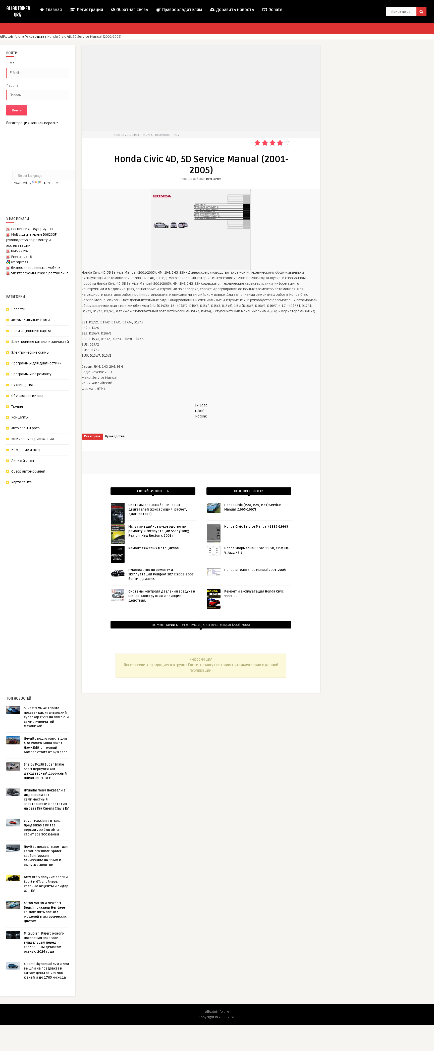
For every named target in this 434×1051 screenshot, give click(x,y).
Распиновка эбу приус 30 (32, 229)
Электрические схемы (30, 352)
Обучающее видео (27, 396)
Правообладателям (181, 9)
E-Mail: (12, 63)
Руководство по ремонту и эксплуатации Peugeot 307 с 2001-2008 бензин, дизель (161, 574)
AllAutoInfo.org (12, 36)
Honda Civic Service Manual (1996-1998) (256, 527)
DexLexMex (213, 179)
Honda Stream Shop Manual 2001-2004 (255, 570)
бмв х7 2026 (21, 251)
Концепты (20, 417)
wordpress (19, 262)
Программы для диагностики (36, 363)
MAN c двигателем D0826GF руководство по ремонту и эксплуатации (31, 240)
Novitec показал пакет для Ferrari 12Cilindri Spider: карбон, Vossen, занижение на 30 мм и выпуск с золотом (46, 856)
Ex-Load (201, 405)
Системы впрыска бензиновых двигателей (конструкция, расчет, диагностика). (157, 509)
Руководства (35, 36)
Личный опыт (22, 460)
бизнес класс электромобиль (36, 268)
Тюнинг (17, 406)
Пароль (12, 85)
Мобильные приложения (32, 439)
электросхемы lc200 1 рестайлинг (39, 273)
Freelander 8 (21, 257)
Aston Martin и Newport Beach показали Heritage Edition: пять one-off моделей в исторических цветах (45, 912)
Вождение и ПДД (25, 450)
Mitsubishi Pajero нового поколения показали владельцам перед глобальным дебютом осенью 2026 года (44, 943)
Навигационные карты (31, 331)
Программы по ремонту (31, 374)
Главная (53, 9)
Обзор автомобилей (28, 471)
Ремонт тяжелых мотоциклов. (154, 548)
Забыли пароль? (44, 123)
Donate (274, 9)
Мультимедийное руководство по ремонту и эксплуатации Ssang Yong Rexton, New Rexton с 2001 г (158, 531)
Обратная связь (131, 9)
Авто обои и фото (25, 428)
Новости (18, 309)
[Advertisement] (44, 582)
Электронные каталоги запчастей (40, 342)
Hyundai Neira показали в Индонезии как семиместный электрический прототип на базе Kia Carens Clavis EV (46, 799)
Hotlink (201, 416)
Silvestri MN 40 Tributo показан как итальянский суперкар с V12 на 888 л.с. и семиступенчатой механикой (46, 717)
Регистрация (89, 9)
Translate (50, 183)
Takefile (201, 411)
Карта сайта (21, 482)
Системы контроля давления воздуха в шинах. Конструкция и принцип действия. (161, 596)
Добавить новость (234, 9)
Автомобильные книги (30, 320)
